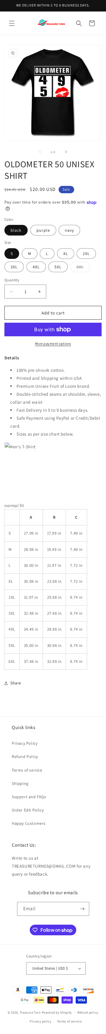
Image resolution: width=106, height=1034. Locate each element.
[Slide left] (40, 151)
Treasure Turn (30, 1012)
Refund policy (87, 1012)
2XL (86, 253)
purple (43, 230)
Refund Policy (25, 756)
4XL (36, 267)
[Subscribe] (82, 909)
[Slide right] (65, 151)
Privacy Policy (24, 743)
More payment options (53, 343)
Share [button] (15, 683)
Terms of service (27, 770)
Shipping (20, 783)
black (16, 230)
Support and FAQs (29, 796)
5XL (58, 267)
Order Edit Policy (28, 810)
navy (69, 230)
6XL (83, 268)
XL (65, 253)
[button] (11, 23)
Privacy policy (41, 1021)
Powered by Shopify (57, 1012)
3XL (14, 267)
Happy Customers (29, 823)
